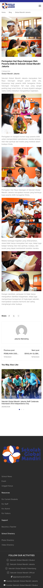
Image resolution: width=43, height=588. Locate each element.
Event (4, 481)
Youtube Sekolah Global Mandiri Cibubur (21, 585)
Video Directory (8, 545)
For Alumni (6, 509)
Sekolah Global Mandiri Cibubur (22, 560)
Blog (10, 12)
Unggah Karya (7, 486)
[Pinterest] (18, 315)
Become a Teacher (9, 527)
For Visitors (6, 513)
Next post (35, 350)
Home (4, 12)
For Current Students (10, 499)
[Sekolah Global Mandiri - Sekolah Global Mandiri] (8, 6)
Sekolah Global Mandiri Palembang (22, 568)
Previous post (9, 350)
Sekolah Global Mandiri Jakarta (22, 564)
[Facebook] (9, 315)
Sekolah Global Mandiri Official (22, 573)
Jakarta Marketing (21, 339)
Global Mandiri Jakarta (22, 12)
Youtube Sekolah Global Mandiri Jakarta (22, 581)
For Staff (5, 504)
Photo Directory (8, 540)
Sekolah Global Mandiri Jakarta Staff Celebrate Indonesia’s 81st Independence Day (20, 402)
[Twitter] (13, 315)
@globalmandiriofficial (22, 577)
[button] (19, 409)
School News (7, 476)
